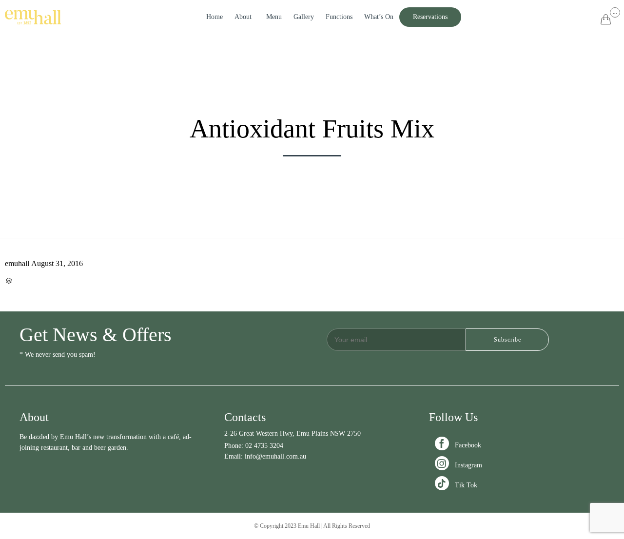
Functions (339, 16)
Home (214, 16)
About (243, 16)
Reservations (430, 16)
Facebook (459, 445)
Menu (274, 16)
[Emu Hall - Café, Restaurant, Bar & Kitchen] (33, 17)
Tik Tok (457, 485)
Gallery (303, 16)
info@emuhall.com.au (275, 456)
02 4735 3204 (264, 445)
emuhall (17, 263)
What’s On (378, 16)
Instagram (459, 465)
